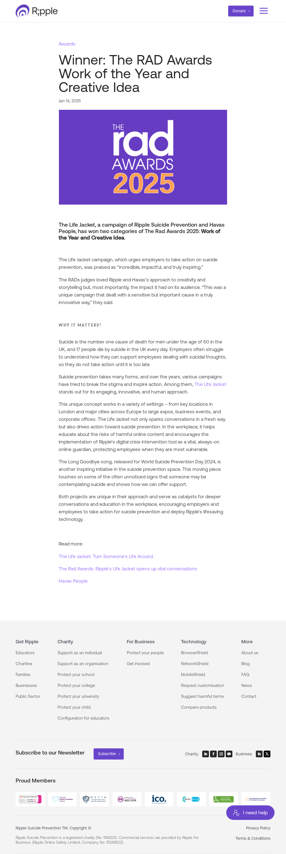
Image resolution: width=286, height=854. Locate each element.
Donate (239, 11)
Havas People (73, 581)
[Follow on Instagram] (221, 754)
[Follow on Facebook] (213, 754)
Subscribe (107, 753)
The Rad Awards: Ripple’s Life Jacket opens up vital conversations (128, 568)
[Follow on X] (267, 754)
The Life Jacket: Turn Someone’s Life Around (106, 556)
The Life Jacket (210, 384)
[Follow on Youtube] (229, 754)
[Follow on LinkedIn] (205, 754)
